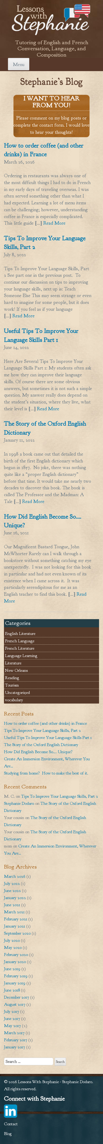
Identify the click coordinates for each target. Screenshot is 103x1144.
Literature (13, 663)
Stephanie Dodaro (19, 803)
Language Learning (21, 655)
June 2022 (12, 890)
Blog (8, 1133)
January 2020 (15, 961)
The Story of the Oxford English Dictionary (41, 744)
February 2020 (16, 954)
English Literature (20, 633)
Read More (53, 223)
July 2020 (12, 940)
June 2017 (12, 1018)
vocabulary (14, 700)
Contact (11, 1124)
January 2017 (14, 1047)
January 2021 (14, 926)
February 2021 (15, 919)
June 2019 (12, 969)
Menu (18, 65)
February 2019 (15, 976)
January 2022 (15, 897)
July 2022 (12, 883)
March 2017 (14, 1032)
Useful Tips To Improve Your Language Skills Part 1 (48, 737)
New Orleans (16, 670)
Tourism (12, 685)
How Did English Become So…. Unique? (38, 752)
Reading (12, 678)
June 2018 (12, 990)
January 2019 (14, 983)
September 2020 (17, 933)
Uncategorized (17, 692)
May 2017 (12, 1025)
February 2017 (15, 1040)
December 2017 (16, 997)
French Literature (19, 648)
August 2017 (14, 1004)
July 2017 (11, 1011)
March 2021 (14, 912)
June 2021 (12, 905)
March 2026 (14, 876)
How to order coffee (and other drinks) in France (45, 723)
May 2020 (13, 947)
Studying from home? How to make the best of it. (46, 773)
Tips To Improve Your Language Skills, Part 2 (42, 730)
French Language (19, 641)
